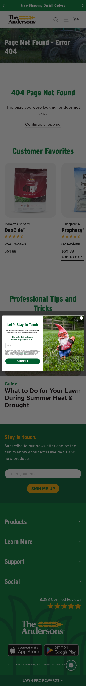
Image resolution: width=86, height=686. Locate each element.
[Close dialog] (81, 318)
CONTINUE (22, 361)
